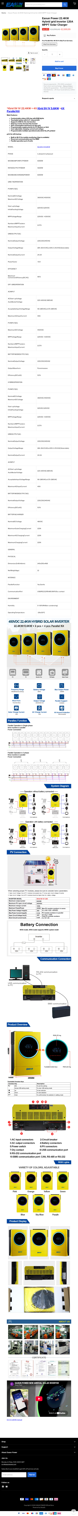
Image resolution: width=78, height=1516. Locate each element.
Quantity (45, 50)
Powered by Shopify (39, 1507)
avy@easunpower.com (9, 1464)
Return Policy (68, 86)
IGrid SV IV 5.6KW (48, 108)
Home (4, 13)
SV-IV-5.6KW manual (14, 1420)
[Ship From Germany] (50, 46)
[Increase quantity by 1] (59, 54)
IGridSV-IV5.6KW (43, 147)
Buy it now (59, 68)
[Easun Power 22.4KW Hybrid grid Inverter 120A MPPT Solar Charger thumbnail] (4, 61)
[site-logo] (14, 4)
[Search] (65, 4)
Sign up (32, 1475)
